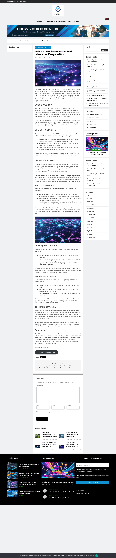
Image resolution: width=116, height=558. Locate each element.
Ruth (37, 57)
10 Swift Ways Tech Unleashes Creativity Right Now (58, 482)
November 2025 (91, 214)
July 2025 (89, 224)
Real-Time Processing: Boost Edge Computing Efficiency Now (49, 444)
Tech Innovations (73, 22)
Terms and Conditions (83, 493)
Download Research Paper (46, 352)
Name (38, 405)
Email (53, 405)
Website (69, 405)
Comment (39, 386)
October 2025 (90, 218)
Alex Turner (70, 449)
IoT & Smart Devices (92, 124)
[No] (114, 555)
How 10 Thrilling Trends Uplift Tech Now (59, 498)
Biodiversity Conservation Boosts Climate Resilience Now (49, 434)
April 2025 (89, 234)
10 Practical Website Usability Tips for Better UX (61, 492)
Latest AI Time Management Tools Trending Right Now (72, 444)
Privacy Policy (81, 490)
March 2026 (90, 201)
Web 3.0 (43, 357)
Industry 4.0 (40, 22)
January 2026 (90, 208)
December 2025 (91, 211)
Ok (96, 555)
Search (88, 47)
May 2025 (89, 231)
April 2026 (89, 198)
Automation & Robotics (93, 118)
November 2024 (91, 237)
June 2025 (89, 227)
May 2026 (89, 195)
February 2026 (90, 205)
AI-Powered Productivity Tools (56, 22)
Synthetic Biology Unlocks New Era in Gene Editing (72, 434)
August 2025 (90, 221)
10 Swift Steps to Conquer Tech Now (96, 95)
